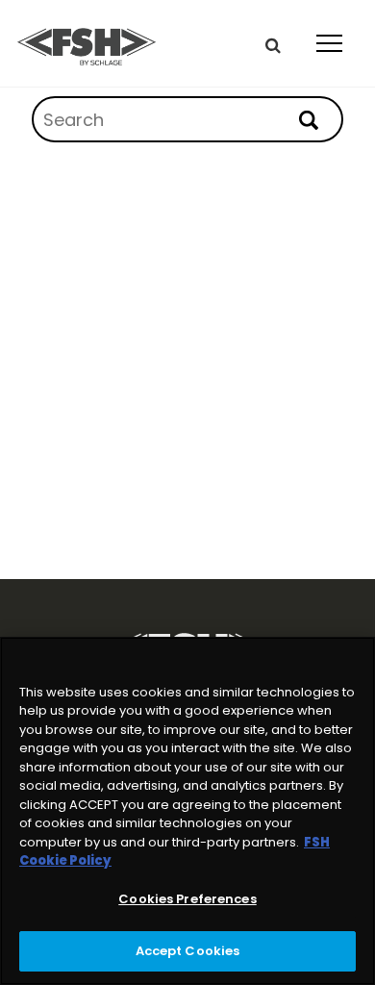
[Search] (318, 120)
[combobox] (187, 119)
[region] (187, 811)
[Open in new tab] (86, 42)
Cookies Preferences (187, 899)
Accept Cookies (188, 951)
